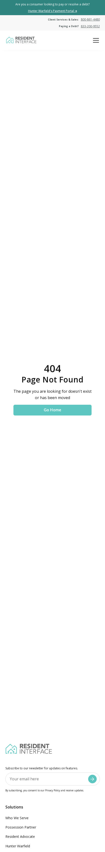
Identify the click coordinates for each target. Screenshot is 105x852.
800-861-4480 (90, 19)
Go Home (52, 410)
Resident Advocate (20, 836)
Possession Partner (20, 827)
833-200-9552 (90, 26)
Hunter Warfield (17, 846)
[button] (95, 40)
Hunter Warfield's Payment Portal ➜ (52, 11)
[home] (21, 40)
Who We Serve (17, 818)
